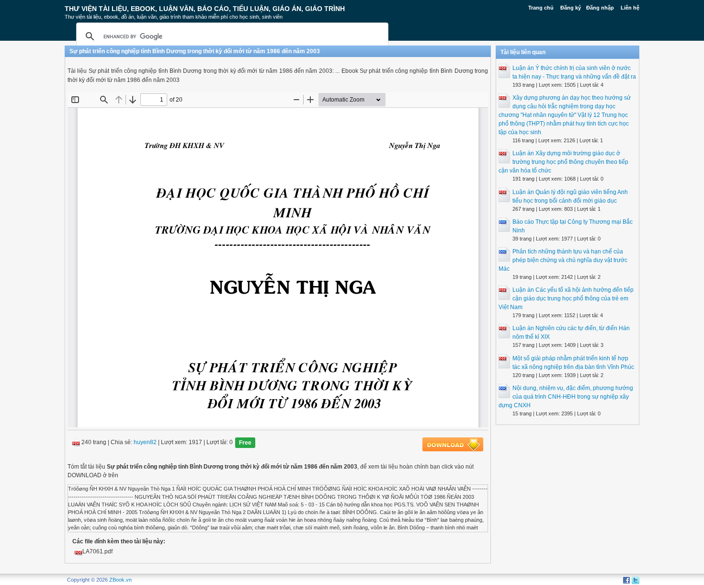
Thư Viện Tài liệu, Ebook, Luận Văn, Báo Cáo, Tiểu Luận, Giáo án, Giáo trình (205, 8)
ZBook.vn (120, 580)
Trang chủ (541, 8)
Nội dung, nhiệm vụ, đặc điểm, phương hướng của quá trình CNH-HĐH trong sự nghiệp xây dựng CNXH (566, 397)
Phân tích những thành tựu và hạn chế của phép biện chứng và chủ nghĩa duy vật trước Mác (563, 260)
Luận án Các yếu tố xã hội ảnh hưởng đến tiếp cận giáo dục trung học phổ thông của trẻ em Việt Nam (566, 298)
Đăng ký (570, 8)
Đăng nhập (600, 8)
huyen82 (145, 442)
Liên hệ (630, 8)
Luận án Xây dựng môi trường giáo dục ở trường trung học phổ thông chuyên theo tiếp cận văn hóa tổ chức (563, 162)
